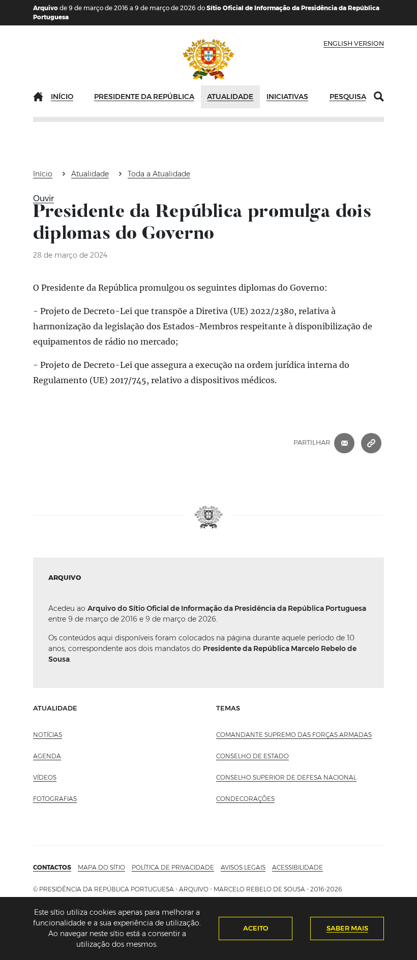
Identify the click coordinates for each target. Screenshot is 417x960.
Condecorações (245, 798)
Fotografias (55, 798)
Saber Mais (347, 928)
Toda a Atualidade (159, 173)
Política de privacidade (173, 867)
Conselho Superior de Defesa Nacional (286, 777)
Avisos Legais (243, 867)
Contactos (52, 867)
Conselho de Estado (252, 756)
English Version (353, 43)
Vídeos (44, 777)
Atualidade (230, 96)
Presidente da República (144, 96)
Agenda (47, 756)
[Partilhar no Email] (344, 443)
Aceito (256, 928)
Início (62, 96)
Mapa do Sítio (101, 867)
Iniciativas (287, 96)
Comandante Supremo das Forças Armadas (294, 734)
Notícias (47, 734)
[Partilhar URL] (371, 443)
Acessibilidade (297, 867)
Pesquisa (348, 96)
